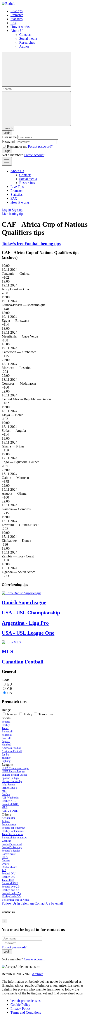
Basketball (7, 731)
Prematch (16, 15)
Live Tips (17, 187)
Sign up (17, 210)
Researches (27, 42)
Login (6, 151)
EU (9, 684)
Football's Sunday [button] (11, 850)
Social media (28, 38)
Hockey (6, 725)
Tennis (5, 728)
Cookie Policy (20, 1004)
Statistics (16, 19)
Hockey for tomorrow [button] (13, 831)
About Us (17, 31)
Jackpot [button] (6, 821)
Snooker (6, 757)
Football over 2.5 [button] (10, 886)
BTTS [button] (5, 857)
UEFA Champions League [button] (15, 768)
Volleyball (7, 734)
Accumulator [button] (8, 817)
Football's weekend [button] (12, 844)
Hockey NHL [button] (9, 800)
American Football (11, 747)
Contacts (25, 34)
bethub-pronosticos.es (25, 1001)
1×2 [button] (4, 870)
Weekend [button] (6, 840)
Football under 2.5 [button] (11, 893)
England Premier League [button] (14, 774)
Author (24, 46)
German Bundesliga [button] (12, 781)
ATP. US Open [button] (9, 810)
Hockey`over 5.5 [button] (10, 889)
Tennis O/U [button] (8, 880)
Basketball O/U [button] (10, 883)
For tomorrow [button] (9, 824)
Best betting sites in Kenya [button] (15, 899)
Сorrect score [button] (9, 853)
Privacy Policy (20, 1008)
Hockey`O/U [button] (8, 876)
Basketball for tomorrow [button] (14, 837)
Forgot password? (40, 146)
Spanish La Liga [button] (10, 778)
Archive (37, 974)
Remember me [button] (17, 146)
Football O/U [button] (9, 873)
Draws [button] (5, 863)
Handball (6, 744)
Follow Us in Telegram (18, 903)
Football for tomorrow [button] (13, 827)
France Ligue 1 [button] (9, 787)
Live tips (16, 11)
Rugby (5, 754)
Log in (6, 210)
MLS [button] (4, 791)
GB (9, 689)
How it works (20, 27)
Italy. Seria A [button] (8, 784)
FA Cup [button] (6, 794)
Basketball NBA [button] (10, 804)
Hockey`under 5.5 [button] (11, 896)
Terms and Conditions (25, 1012)
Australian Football (12, 751)
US (9, 693)
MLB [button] (4, 807)
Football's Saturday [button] (12, 847)
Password (8, 142)
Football (6, 721)
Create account (34, 155)
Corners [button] (6, 860)
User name (9, 137)
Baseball (6, 738)
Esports (6, 741)
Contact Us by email (49, 903)
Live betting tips (13, 214)
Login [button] (6, 132)
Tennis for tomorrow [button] (12, 834)
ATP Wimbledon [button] (10, 797)
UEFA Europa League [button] (13, 771)
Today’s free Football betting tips (31, 243)
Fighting (6, 761)
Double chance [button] (9, 867)
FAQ (13, 23)
